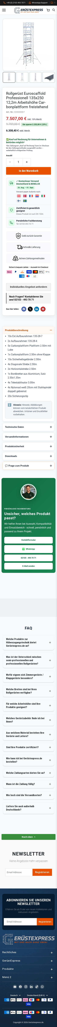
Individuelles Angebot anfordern (28, 287)
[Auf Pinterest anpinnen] (43, 309)
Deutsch (14, 995)
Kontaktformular (28, 540)
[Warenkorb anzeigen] (48, 10)
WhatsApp (30, 549)
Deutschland (36, 995)
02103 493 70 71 (26, 224)
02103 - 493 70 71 (28, 558)
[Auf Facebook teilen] (23, 309)
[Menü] (5, 10)
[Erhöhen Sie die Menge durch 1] (27, 162)
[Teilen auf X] (30, 309)
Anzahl (9, 155)
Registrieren (42, 872)
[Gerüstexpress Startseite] (28, 10)
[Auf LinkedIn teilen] (36, 309)
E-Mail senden (28, 566)
